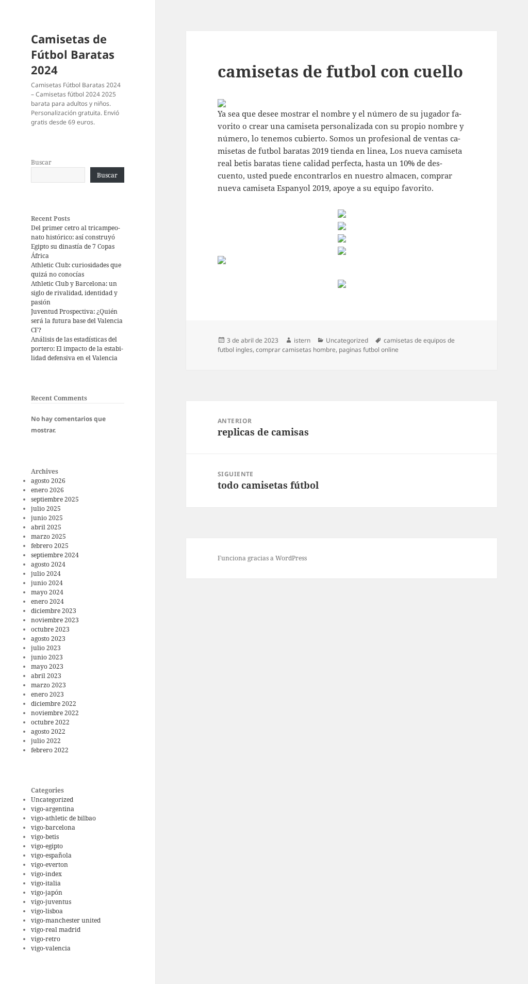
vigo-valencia (51, 948)
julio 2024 (46, 573)
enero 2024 (47, 601)
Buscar (41, 162)
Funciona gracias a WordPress (262, 558)
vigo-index (46, 873)
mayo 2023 (47, 666)
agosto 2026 (48, 480)
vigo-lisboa (47, 911)
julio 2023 (46, 647)
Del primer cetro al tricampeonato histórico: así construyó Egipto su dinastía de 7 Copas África (75, 241)
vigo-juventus (51, 901)
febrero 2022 (50, 750)
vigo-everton (49, 864)
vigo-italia (46, 883)
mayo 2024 (47, 592)
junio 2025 (47, 517)
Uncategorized (52, 799)
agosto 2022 (48, 731)
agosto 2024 (48, 564)
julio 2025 (46, 508)
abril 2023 (46, 675)
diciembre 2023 (53, 610)
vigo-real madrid (55, 929)
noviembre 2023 (55, 620)
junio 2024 (47, 582)
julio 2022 (46, 740)
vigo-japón (46, 892)
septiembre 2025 (55, 499)
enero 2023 (47, 694)
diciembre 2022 (53, 703)
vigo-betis (45, 836)
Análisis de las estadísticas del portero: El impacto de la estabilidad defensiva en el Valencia (77, 348)
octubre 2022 (50, 722)
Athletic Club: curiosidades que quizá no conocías (76, 270)
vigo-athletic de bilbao (63, 818)
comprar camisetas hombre (296, 349)
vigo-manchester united (66, 920)
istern (302, 340)
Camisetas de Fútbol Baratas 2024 (72, 54)
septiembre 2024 (55, 555)
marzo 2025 (48, 536)
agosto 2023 (48, 638)
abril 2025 (46, 527)
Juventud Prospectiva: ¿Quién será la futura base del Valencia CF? (77, 320)
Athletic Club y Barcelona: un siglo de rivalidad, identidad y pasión (74, 293)
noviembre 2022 (55, 712)
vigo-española (51, 855)
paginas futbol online (369, 349)
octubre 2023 (50, 629)
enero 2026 (47, 490)
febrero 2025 (50, 545)
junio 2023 (47, 657)
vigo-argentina (52, 808)
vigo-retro (45, 938)
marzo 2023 (48, 685)
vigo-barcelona (53, 827)
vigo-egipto (47, 846)
